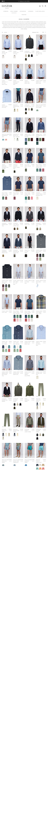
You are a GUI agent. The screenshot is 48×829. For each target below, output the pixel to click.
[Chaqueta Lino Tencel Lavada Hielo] (17, 228)
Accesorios (23, 11)
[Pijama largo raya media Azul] (37, 286)
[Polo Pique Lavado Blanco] (26, 201)
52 (18, 130)
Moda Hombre (14, 11)
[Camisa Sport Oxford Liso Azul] (14, 822)
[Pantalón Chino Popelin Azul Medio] (3, 499)
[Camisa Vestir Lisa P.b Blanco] (14, 56)
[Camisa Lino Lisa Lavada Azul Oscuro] (3, 346)
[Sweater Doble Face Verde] (17, 700)
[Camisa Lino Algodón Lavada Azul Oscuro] (43, 638)
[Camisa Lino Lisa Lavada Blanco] (6, 346)
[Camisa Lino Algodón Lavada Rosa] (40, 642)
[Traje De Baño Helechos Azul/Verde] (3, 465)
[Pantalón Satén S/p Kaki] (37, 407)
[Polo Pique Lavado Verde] (26, 198)
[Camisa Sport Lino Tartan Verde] (37, 316)
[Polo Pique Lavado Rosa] (31, 198)
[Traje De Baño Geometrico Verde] (3, 139)
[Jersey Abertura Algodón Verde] (3, 171)
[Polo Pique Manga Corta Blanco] (20, 320)
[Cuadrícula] (43, 32)
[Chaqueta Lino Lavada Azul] (14, 610)
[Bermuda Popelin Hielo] (40, 465)
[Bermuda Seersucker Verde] (37, 669)
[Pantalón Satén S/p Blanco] (40, 407)
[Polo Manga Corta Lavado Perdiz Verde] (37, 170)
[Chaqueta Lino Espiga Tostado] (17, 583)
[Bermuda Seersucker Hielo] (43, 669)
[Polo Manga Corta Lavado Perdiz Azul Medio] (40, 170)
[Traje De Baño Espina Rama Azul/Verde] (14, 465)
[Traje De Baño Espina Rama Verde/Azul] (37, 110)
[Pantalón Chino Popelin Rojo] (6, 499)
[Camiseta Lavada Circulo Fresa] (37, 555)
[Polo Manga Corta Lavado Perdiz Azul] (37, 526)
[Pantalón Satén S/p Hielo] (40, 404)
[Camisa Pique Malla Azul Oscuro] (40, 255)
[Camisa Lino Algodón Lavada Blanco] (37, 642)
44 (18, 101)
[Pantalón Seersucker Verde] (14, 110)
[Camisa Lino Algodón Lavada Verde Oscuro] (29, 733)
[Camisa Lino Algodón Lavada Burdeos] (37, 638)
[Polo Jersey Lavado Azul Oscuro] (26, 553)
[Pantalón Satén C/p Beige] (9, 434)
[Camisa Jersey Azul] (3, 582)
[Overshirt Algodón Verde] (29, 55)
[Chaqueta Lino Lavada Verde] (37, 228)
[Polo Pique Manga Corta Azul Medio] (14, 316)
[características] (36, 32)
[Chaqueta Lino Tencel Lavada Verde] (14, 228)
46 (15, 128)
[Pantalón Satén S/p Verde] (26, 825)
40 (9, 45)
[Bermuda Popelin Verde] (37, 468)
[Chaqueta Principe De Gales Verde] (14, 255)
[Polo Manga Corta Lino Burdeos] (14, 198)
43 (9, 47)
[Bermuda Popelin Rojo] (43, 468)
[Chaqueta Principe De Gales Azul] (37, 610)
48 (18, 128)
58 (20, 219)
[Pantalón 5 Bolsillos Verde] (17, 139)
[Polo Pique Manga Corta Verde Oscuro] (20, 316)
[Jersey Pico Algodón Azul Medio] (26, 139)
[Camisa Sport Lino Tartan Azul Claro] (3, 669)
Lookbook (30, 11)
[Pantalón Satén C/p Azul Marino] (3, 434)
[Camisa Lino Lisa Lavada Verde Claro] (6, 350)
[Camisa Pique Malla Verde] (43, 255)
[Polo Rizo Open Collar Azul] (14, 526)
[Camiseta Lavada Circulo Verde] (37, 701)
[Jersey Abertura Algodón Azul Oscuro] (37, 496)
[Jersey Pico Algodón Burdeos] (31, 139)
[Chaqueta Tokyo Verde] (26, 227)
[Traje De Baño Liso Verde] (6, 699)
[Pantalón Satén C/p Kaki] (3, 438)
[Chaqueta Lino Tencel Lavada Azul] (26, 583)
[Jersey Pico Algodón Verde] (29, 139)
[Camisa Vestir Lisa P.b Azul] (26, 792)
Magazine (24, 14)
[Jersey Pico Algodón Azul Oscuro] (37, 139)
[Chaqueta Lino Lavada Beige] (40, 228)
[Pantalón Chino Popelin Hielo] (6, 495)
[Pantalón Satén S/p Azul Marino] (37, 404)
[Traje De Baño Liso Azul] (3, 699)
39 (6, 45)
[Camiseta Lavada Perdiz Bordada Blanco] (37, 198)
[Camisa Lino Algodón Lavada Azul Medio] (40, 638)
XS (15, 659)
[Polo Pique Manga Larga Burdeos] (6, 198)
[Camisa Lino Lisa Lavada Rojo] (9, 350)
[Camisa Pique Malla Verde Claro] (40, 259)
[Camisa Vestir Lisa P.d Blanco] (3, 56)
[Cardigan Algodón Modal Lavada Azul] (3, 527)
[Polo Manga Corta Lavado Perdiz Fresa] (43, 170)
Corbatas (5, 11)
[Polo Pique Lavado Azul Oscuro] (14, 553)
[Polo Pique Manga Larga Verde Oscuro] (3, 198)
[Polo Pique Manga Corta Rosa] (17, 320)
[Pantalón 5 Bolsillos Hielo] (14, 139)
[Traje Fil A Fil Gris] (26, 255)
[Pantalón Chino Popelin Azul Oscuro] (3, 495)
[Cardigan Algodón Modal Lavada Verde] (14, 171)
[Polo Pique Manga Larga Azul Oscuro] (3, 554)
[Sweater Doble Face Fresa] (29, 526)
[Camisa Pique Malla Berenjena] (37, 255)
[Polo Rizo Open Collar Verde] (26, 170)
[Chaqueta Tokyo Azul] (3, 609)
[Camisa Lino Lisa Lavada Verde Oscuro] (9, 346)
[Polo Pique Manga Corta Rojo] (14, 320)
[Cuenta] (40, 6)
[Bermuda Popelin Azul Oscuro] (37, 465)
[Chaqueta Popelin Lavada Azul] (37, 583)
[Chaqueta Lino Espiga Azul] (14, 583)
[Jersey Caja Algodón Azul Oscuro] (3, 760)
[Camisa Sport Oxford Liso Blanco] (37, 377)
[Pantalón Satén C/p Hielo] (6, 434)
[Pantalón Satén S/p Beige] (43, 404)
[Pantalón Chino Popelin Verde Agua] (9, 499)
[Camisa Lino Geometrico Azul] (3, 792)
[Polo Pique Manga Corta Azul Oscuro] (26, 316)
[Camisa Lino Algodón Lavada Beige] (43, 642)
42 (6, 47)
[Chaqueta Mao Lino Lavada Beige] (26, 610)
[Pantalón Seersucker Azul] (14, 434)
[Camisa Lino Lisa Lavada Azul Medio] (14, 346)
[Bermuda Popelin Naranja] (40, 468)
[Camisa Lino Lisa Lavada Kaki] (3, 350)
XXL (31, 101)
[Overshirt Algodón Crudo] (26, 55)
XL (29, 47)
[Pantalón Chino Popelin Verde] (14, 499)
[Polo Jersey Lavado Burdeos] (31, 553)
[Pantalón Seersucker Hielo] (17, 110)
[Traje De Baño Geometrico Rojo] (6, 139)
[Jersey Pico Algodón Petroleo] (26, 143)
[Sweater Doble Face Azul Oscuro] (26, 526)
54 (5, 246)
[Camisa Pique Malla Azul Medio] (6, 286)
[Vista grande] (45, 32)
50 (20, 128)
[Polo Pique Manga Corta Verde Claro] (17, 316)
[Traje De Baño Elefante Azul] (26, 465)
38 (4, 45)
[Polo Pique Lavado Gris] (29, 198)
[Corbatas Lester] (7, 6)
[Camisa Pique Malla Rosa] (37, 259)
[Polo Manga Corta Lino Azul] (14, 760)
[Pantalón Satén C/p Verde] (37, 825)
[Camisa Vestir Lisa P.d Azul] (14, 792)
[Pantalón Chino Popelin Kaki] (9, 495)
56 (18, 219)
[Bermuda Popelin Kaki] (43, 465)
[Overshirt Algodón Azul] (31, 55)
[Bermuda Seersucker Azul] (40, 669)
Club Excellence (40, 11)
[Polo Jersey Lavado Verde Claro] (29, 553)
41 (4, 47)
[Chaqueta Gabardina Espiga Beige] (3, 255)
